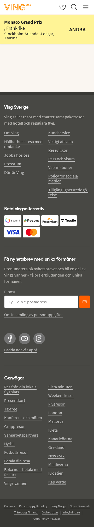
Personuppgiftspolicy (33, 506)
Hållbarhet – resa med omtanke (23, 144)
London (55, 412)
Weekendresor (61, 395)
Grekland (56, 447)
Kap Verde (57, 482)
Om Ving (11, 132)
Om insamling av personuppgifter (33, 314)
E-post (9, 291)
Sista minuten (60, 386)
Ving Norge (59, 506)
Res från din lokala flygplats (20, 389)
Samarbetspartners (21, 435)
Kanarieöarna (60, 438)
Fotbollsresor (16, 452)
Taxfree (10, 409)
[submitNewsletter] (84, 302)
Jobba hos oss (17, 155)
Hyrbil (9, 443)
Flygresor (56, 404)
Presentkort (14, 400)
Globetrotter (50, 512)
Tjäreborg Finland (26, 512)
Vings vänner (15, 483)
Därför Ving (14, 172)
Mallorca (55, 421)
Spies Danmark (80, 506)
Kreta (53, 430)
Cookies (9, 506)
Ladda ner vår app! (20, 349)
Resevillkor (58, 150)
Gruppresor (14, 426)
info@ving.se (71, 512)
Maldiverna (58, 464)
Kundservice (59, 132)
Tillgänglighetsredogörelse (68, 192)
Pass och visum (61, 158)
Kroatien (55, 473)
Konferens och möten (23, 417)
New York (56, 455)
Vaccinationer (60, 167)
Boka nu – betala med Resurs (23, 472)
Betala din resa (17, 460)
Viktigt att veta (60, 141)
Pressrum (12, 163)
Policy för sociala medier (63, 178)
